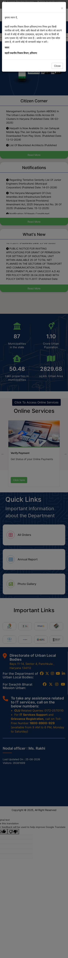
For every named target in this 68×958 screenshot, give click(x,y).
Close (57, 65)
